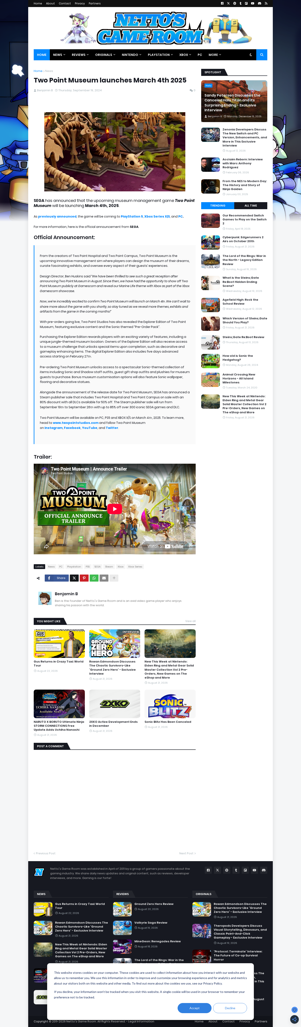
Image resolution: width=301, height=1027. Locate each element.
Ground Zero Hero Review (153, 904)
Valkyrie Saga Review (150, 923)
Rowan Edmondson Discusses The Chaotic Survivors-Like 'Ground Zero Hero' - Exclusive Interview (112, 668)
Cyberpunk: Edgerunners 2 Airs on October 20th (243, 239)
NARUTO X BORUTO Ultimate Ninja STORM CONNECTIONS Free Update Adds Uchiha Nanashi (59, 726)
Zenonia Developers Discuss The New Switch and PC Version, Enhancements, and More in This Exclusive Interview (245, 138)
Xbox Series (135, 566)
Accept (195, 1008)
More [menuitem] (213, 55)
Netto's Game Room (81, 1021)
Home (38, 3)
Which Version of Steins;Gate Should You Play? (245, 320)
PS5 (88, 566)
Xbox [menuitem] (183, 55)
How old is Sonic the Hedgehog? (238, 358)
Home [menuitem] (41, 55)
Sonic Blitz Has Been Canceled (168, 722)
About (50, 3)
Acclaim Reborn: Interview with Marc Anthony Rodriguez (243, 163)
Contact (65, 3)
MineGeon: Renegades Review (157, 941)
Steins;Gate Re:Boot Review (243, 337)
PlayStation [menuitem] (159, 55)
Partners (95, 3)
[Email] (104, 578)
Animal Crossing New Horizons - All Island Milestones (239, 378)
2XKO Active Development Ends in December (113, 724)
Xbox (121, 566)
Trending (217, 205)
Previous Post (46, 853)
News (49, 71)
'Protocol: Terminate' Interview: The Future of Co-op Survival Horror (238, 955)
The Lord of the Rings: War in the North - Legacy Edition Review (244, 260)
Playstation (74, 566)
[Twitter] (74, 578)
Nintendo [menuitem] (130, 55)
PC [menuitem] (200, 55)
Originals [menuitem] (103, 55)
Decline (230, 1008)
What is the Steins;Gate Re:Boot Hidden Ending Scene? (241, 282)
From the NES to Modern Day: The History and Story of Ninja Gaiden (245, 185)
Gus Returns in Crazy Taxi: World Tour (59, 664)
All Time (251, 205)
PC (180, 216)
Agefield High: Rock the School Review (240, 302)
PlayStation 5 (132, 216)
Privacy (80, 3)
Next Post (186, 853)
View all (190, 621)
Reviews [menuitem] (78, 55)
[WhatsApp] (94, 578)
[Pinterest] (84, 578)
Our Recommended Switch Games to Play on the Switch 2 (245, 219)
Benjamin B (66, 594)
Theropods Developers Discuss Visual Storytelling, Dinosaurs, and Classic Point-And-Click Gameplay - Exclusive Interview (240, 932)
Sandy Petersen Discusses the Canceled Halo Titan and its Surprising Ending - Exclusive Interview (232, 103)
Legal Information (141, 1021)
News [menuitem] (57, 55)
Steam (109, 566)
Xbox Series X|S (157, 216)
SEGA (97, 566)
